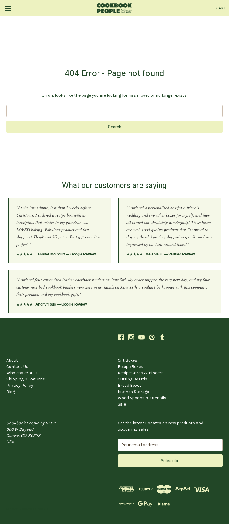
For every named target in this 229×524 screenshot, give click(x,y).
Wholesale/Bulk (21, 372)
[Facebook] (121, 337)
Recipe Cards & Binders (141, 372)
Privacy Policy (19, 385)
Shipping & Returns (25, 379)
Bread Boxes (130, 385)
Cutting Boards (132, 379)
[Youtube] (141, 337)
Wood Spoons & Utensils (142, 397)
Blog (10, 391)
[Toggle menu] (8, 8)
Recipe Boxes (130, 366)
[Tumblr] (162, 337)
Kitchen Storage (133, 391)
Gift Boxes (127, 360)
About (12, 360)
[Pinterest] (152, 337)
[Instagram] (131, 337)
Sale (122, 404)
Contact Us (17, 366)
